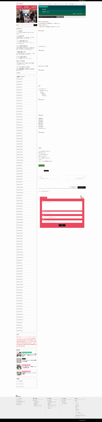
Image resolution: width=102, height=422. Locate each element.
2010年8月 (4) (19, 325)
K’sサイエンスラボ (20, 386)
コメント (43, 200)
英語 (27, 344)
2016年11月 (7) (20, 125)
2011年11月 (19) (20, 287)
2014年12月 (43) (20, 187)
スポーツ (30, 336)
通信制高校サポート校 (51, 401)
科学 (17, 344)
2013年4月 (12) (20, 241)
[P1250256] (49, 57)
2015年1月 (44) (20, 184)
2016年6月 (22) (20, 138)
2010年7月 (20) (20, 327)
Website (43, 219)
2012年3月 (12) (20, 276)
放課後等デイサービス (26, 341)
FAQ (76, 408)
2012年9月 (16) (20, 260)
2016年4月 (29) (20, 143)
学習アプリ (67, 4)
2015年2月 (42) (20, 181)
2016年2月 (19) (20, 149)
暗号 (33, 341)
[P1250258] (49, 106)
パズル (33, 336)
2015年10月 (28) (20, 160)
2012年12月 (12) (20, 252)
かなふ (58, 4)
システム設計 (54, 4)
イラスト (26, 336)
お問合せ (84, 4)
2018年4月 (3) (19, 95)
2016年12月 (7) (20, 122)
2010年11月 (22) (20, 317)
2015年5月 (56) (20, 173)
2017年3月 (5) (19, 114)
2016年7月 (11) (20, 135)
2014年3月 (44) (20, 211)
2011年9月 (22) (20, 292)
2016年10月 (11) (20, 127)
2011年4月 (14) (20, 303)
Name (43, 211)
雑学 (17, 346)
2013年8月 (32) (20, 230)
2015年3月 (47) (20, 179)
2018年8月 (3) (19, 84)
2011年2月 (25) (20, 308)
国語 (25, 339)
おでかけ (19, 336)
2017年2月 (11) (20, 116)
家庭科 (32, 339)
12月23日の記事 (44, 21)
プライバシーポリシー (79, 414)
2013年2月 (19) (20, 246)
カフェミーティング (37, 406)
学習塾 (48, 403)
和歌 (23, 339)
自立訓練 (24, 344)
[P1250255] (49, 37)
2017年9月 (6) (19, 100)
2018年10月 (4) (20, 79)
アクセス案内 (77, 412)
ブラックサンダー (24, 338)
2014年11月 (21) (20, 189)
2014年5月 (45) (20, 206)
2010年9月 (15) (20, 322)
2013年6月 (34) (20, 235)
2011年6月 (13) (20, 298)
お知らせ (77, 406)
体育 (17, 339)
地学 (27, 339)
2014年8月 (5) (19, 198)
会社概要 (77, 409)
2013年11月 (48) (20, 222)
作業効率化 (63, 401)
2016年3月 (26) (20, 146)
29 (17, 336)
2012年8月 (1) (19, 262)
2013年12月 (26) (20, 219)
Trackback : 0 (73, 187)
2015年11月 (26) (20, 157)
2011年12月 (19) (20, 284)
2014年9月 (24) (20, 195)
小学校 (34, 339)
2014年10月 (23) (20, 192)
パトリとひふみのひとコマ (43, 6)
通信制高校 (32, 344)
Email (43, 215)
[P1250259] (49, 139)
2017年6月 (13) (20, 106)
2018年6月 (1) (19, 89)
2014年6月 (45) (20, 203)
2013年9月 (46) (20, 227)
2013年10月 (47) (20, 225)
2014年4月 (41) (20, 208)
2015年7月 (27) (20, 168)
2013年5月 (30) (20, 238)
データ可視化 (64, 403)
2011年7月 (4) (19, 295)
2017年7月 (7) (19, 103)
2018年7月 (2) (19, 87)
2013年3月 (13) (20, 244)
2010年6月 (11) (20, 330)
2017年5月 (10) (20, 108)
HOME (39, 4)
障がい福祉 (44, 4)
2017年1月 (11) (20, 119)
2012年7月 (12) (20, 265)
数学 (31, 341)
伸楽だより (49, 408)
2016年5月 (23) (20, 141)
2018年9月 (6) (19, 81)
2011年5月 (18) (20, 300)
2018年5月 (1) (19, 92)
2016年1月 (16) (20, 152)
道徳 (35, 344)
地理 (28, 339)
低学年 (34, 338)
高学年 (21, 346)
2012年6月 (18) (20, 268)
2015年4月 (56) (20, 176)
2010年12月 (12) (20, 314)
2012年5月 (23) (20, 271)
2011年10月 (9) (20, 290)
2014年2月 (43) (20, 214)
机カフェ (62, 4)
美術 (21, 344)
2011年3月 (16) (20, 306)
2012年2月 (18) (20, 279)
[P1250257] (49, 76)
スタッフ (77, 411)
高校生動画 (72, 4)
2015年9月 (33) (20, 162)
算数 (19, 344)
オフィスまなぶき (20, 383)
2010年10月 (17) (20, 319)
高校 (24, 346)
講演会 (29, 344)
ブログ (76, 4)
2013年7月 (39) (20, 233)
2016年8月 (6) (19, 133)
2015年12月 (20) (20, 154)
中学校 (32, 338)
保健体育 (20, 339)
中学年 (29, 338)
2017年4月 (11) (20, 111)
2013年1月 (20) (20, 249)
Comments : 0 (81, 187)
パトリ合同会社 (20, 381)
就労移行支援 (19, 341)
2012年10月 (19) (20, 257)
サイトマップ (77, 417)
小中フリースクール (51, 406)
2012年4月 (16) (20, 273)
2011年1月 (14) (20, 311)
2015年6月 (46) (20, 171)
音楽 (19, 346)
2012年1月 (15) (20, 281)
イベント (80, 4)
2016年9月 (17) (20, 130)
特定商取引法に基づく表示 (80, 415)
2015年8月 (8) (19, 165)
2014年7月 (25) (20, 200)
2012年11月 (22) (20, 254)
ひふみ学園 (49, 4)
